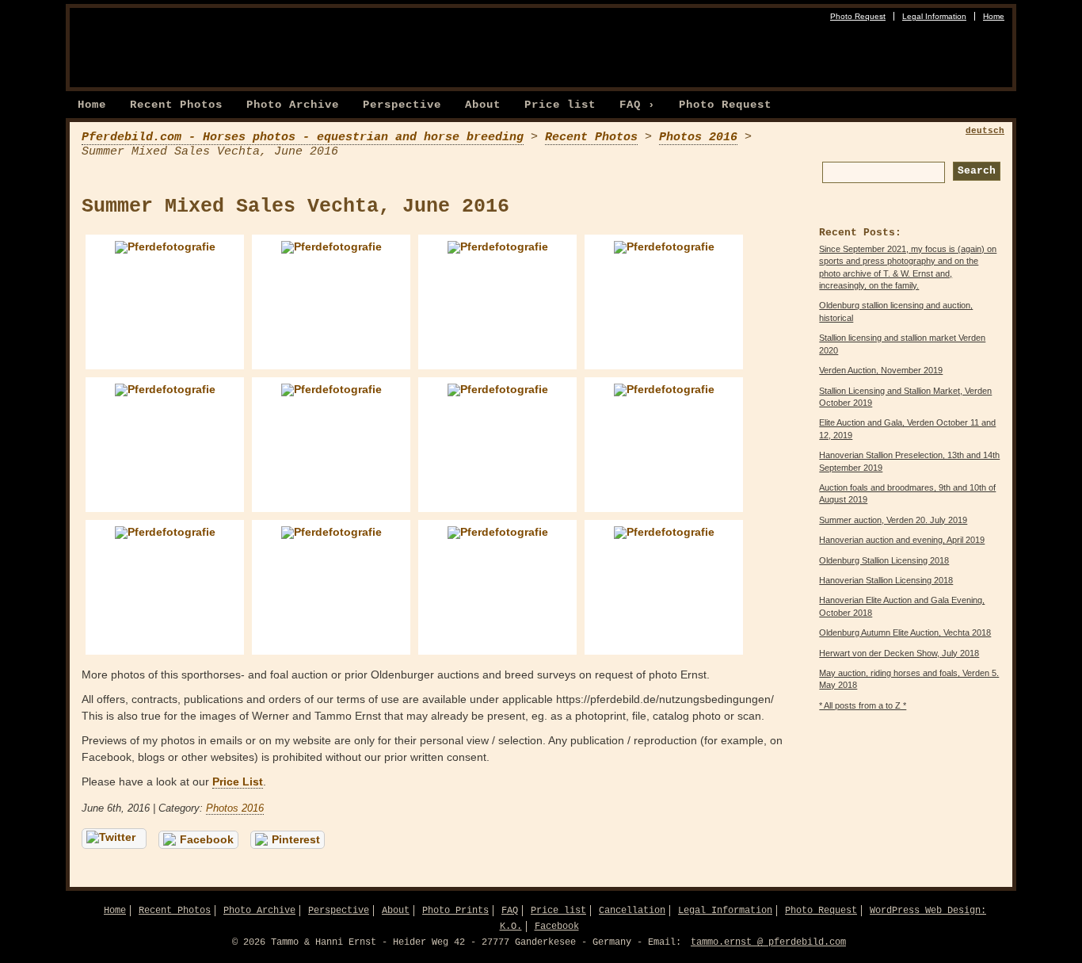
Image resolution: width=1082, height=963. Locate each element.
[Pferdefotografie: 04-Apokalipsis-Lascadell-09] (664, 302)
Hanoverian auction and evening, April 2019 (902, 540)
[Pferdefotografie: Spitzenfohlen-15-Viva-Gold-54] (664, 587)
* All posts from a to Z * (862, 705)
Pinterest (296, 839)
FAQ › (637, 104)
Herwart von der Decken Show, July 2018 (899, 653)
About (483, 104)
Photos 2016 (698, 137)
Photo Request (858, 16)
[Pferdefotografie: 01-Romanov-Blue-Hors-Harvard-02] (165, 302)
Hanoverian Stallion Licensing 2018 (886, 580)
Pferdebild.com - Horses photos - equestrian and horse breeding (303, 137)
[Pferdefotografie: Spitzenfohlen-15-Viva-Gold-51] (331, 587)
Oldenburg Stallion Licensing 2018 (884, 560)
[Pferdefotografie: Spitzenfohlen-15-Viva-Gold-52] (497, 587)
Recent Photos (176, 104)
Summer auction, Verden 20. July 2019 (893, 520)
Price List (237, 781)
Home (993, 16)
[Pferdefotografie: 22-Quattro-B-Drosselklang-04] (497, 444)
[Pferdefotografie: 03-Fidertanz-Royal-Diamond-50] (497, 302)
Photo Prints (455, 910)
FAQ (509, 910)
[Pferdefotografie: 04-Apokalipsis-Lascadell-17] (165, 444)
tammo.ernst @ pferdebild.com (768, 942)
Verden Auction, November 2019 (881, 370)
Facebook (207, 839)
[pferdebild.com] (236, 43)
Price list (560, 104)
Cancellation (632, 910)
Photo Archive (292, 104)
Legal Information (934, 16)
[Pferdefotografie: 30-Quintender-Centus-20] (664, 444)
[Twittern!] (114, 838)
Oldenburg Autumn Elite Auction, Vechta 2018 (905, 632)
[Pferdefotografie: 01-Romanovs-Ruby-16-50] (331, 302)
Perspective (402, 104)
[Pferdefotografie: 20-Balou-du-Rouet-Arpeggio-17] (331, 444)
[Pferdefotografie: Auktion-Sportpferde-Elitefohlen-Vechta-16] (165, 587)
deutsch (985, 131)
